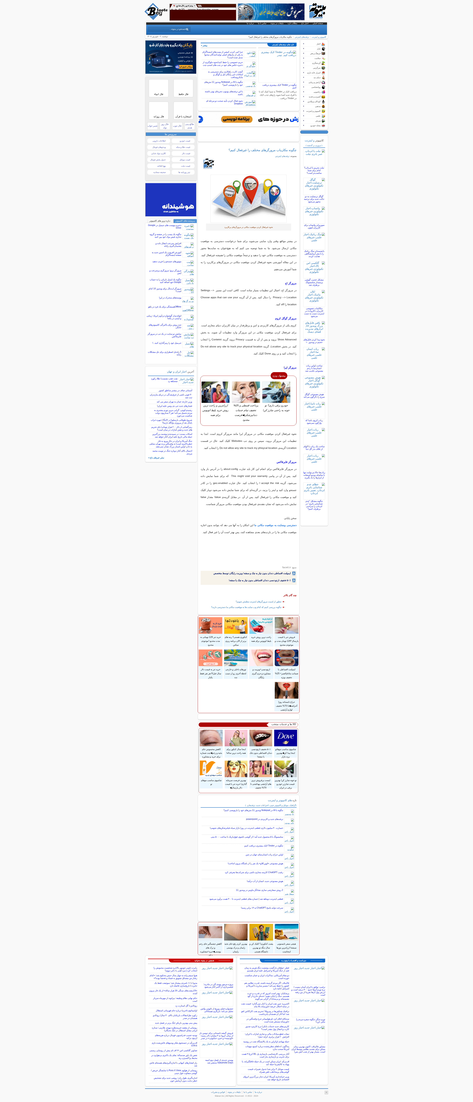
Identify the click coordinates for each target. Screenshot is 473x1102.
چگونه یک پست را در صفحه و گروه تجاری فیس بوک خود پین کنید (165, 235)
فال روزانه (159, 116)
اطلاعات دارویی (159, 141)
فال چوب (177, 126)
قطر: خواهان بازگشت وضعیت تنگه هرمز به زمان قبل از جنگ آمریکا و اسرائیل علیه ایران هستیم (266, 969)
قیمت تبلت (185, 166)
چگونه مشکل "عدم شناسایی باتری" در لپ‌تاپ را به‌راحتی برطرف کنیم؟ (314, 505)
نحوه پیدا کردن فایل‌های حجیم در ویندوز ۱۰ (314, 340)
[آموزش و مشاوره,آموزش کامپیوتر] (248, 119)
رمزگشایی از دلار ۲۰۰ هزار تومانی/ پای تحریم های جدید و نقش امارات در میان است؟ (171, 428)
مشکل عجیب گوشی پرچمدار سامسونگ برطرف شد (314, 282)
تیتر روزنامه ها (184, 172)
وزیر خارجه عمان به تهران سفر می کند (174, 401)
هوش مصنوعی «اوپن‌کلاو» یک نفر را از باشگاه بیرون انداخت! (255, 863)
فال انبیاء (158, 94)
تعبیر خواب (152, 126)
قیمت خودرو (185, 141)
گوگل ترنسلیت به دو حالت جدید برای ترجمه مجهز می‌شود (314, 199)
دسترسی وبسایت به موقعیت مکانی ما (275, 525)
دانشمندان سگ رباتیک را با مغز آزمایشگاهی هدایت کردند (314, 254)
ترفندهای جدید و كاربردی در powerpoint (264, 819)
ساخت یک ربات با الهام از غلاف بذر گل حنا (314, 447)
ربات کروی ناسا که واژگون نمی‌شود (314, 421)
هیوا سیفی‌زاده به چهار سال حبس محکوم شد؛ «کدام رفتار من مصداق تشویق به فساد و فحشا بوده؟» (173, 976)
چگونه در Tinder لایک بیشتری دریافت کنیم (263, 845)
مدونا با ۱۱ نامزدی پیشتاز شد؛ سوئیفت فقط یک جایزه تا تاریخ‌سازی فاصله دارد (175, 984)
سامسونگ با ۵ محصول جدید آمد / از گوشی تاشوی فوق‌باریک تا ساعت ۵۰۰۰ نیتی (247, 837)
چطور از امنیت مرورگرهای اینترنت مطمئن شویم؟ (258, 601)
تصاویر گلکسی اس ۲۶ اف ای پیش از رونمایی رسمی (173, 1050)
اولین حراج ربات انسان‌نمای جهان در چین (264, 854)
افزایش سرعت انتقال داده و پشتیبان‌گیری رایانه (168, 244)
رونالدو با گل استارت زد (186, 1005)
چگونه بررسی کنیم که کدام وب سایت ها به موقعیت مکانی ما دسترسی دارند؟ (246, 607)
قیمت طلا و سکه (183, 147)
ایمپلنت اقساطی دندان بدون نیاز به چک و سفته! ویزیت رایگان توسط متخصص (252, 573)
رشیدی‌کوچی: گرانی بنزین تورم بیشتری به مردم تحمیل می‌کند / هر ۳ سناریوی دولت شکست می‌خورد (173, 413)
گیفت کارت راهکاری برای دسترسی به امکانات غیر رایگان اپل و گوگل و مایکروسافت (225, 74)
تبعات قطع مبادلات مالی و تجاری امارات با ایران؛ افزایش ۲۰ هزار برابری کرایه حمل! (267, 1035)
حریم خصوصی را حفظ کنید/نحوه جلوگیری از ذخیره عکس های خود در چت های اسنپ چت (223, 63)
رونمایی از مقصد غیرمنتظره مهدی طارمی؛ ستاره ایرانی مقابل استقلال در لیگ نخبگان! (174, 1029)
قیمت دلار (186, 153)
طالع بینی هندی (189, 126)
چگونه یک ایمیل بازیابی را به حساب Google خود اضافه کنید (165, 280)
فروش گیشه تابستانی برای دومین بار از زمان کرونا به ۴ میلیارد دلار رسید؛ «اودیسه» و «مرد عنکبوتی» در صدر (216, 1036)
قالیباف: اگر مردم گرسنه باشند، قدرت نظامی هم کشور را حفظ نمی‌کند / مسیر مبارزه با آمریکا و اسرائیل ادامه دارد (266, 986)
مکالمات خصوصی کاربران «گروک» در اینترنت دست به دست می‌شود (314, 312)
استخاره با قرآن (183, 116)
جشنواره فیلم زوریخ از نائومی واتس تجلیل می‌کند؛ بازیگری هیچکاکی (216, 1010)
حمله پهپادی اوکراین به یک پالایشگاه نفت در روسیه (266, 1041)
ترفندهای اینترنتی (302, 37)
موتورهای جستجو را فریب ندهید (166, 261)
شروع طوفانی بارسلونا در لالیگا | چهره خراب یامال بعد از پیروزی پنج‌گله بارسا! (171, 421)
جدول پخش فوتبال (158, 160)
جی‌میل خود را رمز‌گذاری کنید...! (166, 343)
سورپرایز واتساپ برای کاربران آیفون (314, 226)
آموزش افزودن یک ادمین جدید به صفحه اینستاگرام (166, 253)
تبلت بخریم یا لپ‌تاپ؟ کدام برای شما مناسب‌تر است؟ (314, 170)
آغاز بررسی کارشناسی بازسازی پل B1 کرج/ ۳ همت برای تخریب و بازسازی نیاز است (265, 1055)
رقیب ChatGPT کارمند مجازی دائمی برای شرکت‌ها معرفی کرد (254, 872)
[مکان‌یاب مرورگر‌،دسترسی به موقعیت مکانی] (249, 199)
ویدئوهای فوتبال (159, 147)
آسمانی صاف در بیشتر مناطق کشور (175, 390)
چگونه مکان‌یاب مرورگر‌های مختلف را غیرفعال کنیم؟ (263, 150)
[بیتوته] (156, 19)
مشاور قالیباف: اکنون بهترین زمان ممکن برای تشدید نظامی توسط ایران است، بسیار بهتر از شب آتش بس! (308, 1049)
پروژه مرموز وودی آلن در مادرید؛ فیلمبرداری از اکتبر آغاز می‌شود (218, 985)
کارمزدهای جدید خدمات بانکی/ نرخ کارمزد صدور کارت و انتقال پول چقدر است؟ (267, 1027)
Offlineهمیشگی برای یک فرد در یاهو (164, 306)
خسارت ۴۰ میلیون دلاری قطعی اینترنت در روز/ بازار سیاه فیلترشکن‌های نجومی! (246, 828)
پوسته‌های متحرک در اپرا (170, 297)
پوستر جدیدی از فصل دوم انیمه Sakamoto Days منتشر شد (219, 1061)
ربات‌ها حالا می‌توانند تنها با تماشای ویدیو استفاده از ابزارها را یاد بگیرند (314, 475)
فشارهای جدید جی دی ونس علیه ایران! (174, 406)
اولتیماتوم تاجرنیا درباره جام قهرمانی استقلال (176, 1010)
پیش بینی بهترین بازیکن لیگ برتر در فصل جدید (176, 1023)
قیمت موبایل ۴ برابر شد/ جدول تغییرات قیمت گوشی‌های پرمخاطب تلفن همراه (268, 1070)
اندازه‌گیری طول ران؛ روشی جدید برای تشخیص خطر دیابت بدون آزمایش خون (175, 1079)
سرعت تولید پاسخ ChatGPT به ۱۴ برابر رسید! (262, 908)
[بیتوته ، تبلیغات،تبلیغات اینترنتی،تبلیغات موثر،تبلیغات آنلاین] (203, 12)
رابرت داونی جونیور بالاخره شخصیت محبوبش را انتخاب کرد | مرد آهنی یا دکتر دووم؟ (175, 969)
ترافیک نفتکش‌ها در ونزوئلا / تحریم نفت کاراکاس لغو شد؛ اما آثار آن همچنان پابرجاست (265, 1012)
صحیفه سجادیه (159, 172)
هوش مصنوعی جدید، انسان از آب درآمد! (265, 881)
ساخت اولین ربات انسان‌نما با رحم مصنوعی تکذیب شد (314, 368)
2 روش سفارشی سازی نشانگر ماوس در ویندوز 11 (259, 890)
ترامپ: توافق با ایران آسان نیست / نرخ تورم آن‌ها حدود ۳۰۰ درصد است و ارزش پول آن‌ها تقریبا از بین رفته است (308, 991)
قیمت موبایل (185, 160)
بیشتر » (204, 45)
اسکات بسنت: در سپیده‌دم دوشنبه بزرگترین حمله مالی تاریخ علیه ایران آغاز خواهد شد (172, 435)
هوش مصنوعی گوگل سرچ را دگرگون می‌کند (314, 395)
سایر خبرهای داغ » (156, 458)
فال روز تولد (165, 126)
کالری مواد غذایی (158, 153)
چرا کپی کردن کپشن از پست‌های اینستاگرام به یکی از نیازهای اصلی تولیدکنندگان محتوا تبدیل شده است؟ (223, 55)
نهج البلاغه (161, 166)
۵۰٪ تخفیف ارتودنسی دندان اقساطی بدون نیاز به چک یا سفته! (260, 580)
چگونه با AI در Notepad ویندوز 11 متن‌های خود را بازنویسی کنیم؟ (223, 83)
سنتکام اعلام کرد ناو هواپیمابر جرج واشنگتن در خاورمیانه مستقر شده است (267, 1020)
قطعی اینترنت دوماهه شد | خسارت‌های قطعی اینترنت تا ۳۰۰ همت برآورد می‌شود (246, 899)
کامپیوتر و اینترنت (319, 37)
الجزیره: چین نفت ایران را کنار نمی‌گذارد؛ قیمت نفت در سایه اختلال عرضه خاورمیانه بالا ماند (265, 1005)
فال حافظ (183, 94)
